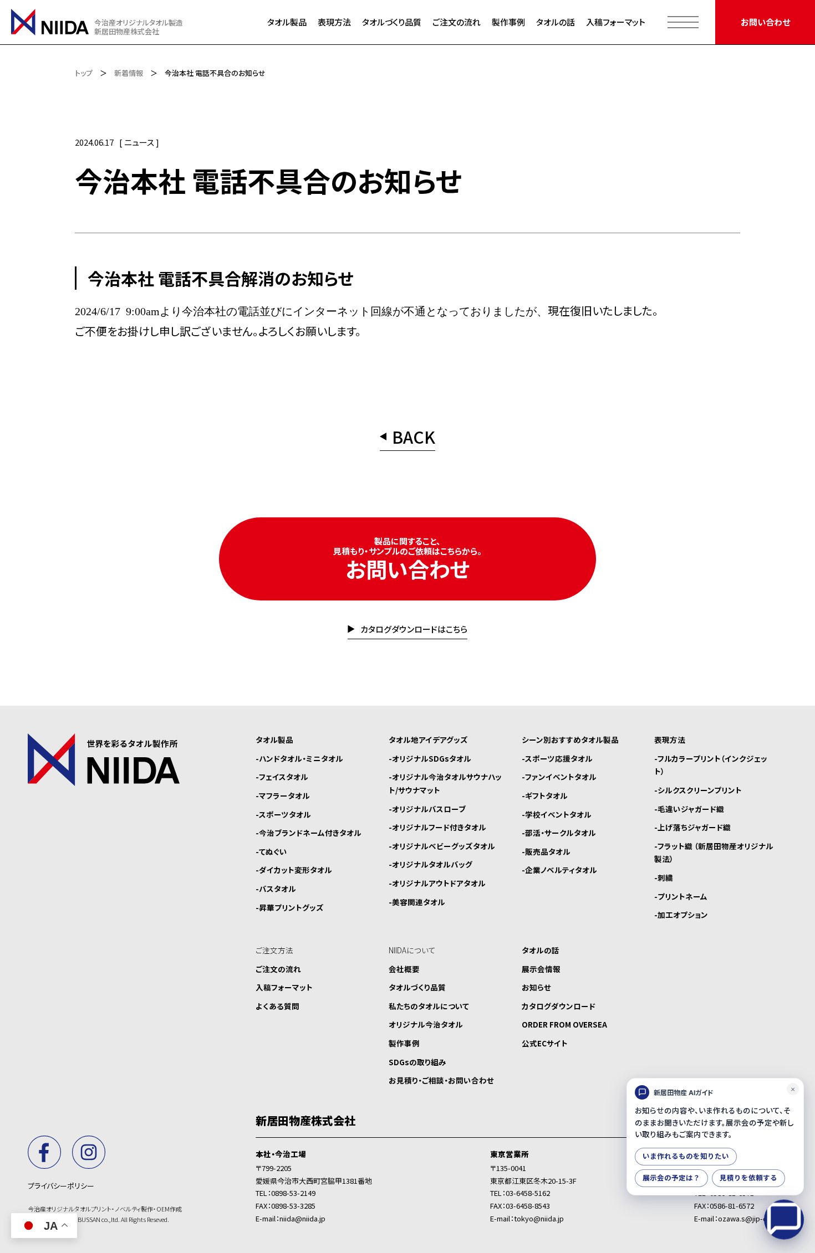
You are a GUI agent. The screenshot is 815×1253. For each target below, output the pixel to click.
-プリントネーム (680, 896)
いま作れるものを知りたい (686, 1156)
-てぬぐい (271, 851)
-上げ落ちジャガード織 (692, 827)
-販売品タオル (546, 851)
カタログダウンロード (558, 1005)
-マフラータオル (283, 795)
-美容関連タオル (417, 901)
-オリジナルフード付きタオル (437, 827)
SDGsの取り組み (417, 1061)
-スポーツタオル (283, 814)
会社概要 (404, 968)
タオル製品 (287, 22)
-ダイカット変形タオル (294, 869)
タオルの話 (555, 22)
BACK (413, 438)
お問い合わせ (765, 22)
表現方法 (334, 22)
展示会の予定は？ (671, 1178)
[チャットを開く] (784, 1221)
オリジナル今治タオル (426, 1024)
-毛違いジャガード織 (689, 808)
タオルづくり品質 (391, 22)
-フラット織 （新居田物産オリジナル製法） (713, 852)
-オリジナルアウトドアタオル (437, 883)
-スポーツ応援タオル (557, 758)
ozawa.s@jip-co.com (752, 1218)
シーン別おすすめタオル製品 (570, 739)
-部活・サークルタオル (559, 832)
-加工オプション (681, 914)
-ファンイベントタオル (559, 776)
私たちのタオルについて (429, 1005)
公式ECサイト (545, 1043)
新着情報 (128, 73)
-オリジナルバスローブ (427, 808)
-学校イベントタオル (557, 814)
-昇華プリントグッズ (290, 907)
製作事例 (508, 22)
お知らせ (536, 987)
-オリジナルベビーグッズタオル (442, 845)
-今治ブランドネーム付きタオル (308, 832)
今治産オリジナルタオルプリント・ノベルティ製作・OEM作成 (105, 1208)
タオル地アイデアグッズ (428, 739)
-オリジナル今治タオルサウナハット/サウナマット (445, 783)
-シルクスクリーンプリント (698, 789)
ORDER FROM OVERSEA (564, 1024)
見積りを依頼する (748, 1178)
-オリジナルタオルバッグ (430, 864)
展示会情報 (541, 968)
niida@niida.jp (302, 1218)
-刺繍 (663, 877)
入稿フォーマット (615, 22)
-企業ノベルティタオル (559, 869)
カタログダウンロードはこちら (413, 630)
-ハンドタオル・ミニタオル (299, 758)
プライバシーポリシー (61, 1185)
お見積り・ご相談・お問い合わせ (441, 1080)
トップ (84, 73)
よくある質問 (277, 1005)
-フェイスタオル (282, 776)
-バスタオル (276, 888)
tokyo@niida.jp (539, 1218)
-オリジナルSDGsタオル (430, 758)
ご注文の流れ (456, 22)
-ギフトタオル (545, 795)
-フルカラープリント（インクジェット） (710, 765)
